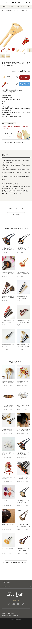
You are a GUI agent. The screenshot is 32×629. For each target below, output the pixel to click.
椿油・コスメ (5, 6)
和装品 (22, 6)
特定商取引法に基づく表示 (6, 615)
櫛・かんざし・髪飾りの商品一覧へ (16, 562)
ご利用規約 (3, 613)
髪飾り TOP (9, 10)
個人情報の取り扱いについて (12, 613)
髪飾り (12, 6)
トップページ (3, 10)
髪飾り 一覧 (16, 10)
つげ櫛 (17, 6)
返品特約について (20, 142)
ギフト (27, 6)
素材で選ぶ (22, 10)
